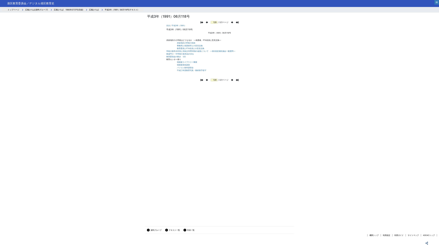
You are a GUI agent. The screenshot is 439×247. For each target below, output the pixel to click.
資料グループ (156, 230)
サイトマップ (413, 235)
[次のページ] (232, 22)
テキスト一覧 (174, 230)
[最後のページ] (237, 22)
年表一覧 (190, 230)
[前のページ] (207, 22)
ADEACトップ (429, 235)
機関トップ (374, 235)
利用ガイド (399, 235)
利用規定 (386, 235)
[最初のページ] (201, 22)
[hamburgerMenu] (436, 2)
